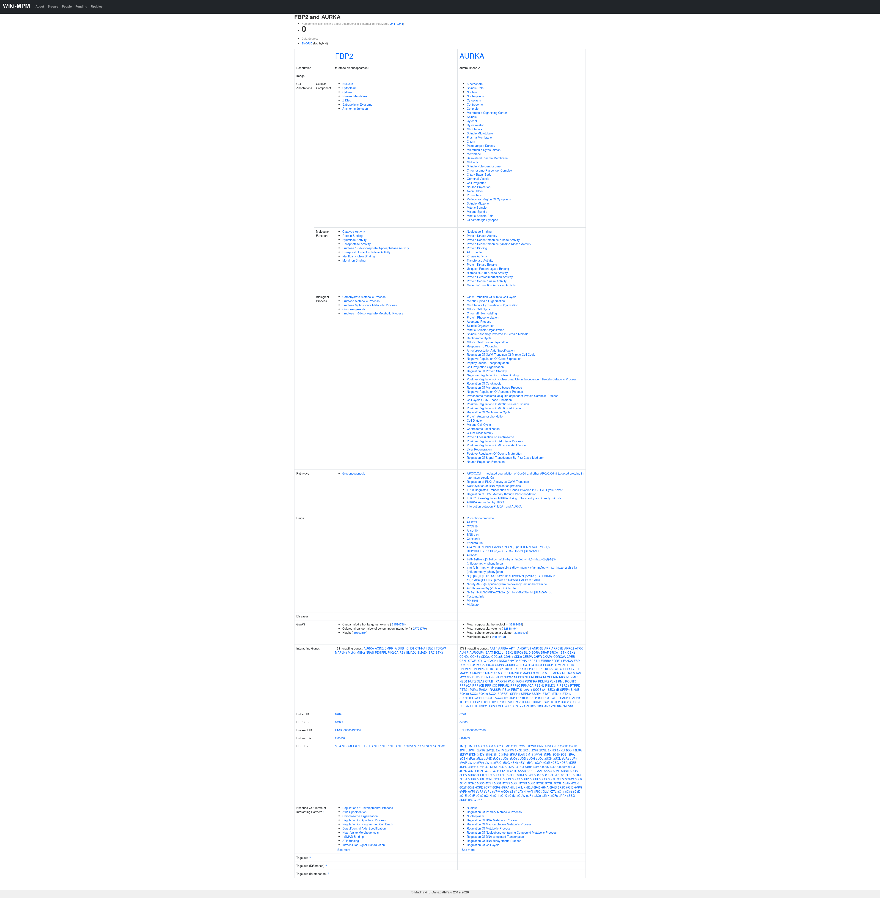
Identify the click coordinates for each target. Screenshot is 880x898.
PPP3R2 (503, 685)
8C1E (463, 795)
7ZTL (553, 791)
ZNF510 (567, 706)
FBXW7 (441, 648)
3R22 (479, 758)
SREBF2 (503, 693)
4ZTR (505, 771)
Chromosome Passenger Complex (489, 170)
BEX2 (509, 652)
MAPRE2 (515, 673)
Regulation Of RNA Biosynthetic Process (494, 840)
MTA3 (577, 673)
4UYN (463, 771)
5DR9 (488, 775)
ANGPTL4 (524, 648)
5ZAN (566, 783)
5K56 (425, 746)
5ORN (507, 779)
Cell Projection (476, 182)
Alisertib (472, 530)
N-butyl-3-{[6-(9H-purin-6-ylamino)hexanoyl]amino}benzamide (507, 584)
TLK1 (484, 702)
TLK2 (492, 702)
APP (547, 648)
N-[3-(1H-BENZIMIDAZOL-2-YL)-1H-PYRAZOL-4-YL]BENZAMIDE (510, 592)
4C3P (538, 762)
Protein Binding (352, 235)
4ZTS (513, 771)
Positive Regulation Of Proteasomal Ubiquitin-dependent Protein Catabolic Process (522, 379)
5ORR (534, 779)
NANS (490, 677)
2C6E (523, 746)
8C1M (512, 795)
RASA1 (484, 689)
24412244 (396, 23)
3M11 (529, 754)
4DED (463, 766)
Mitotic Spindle (477, 207)
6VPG (578, 787)
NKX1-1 (564, 677)
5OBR (472, 779)
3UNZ (488, 758)
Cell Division (475, 420)
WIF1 (508, 706)
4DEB (572, 762)
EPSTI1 (534, 660)
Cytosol (347, 92)
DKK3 (503, 660)
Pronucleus (474, 195)
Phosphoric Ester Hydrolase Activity (366, 252)
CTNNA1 (421, 648)
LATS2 (557, 669)
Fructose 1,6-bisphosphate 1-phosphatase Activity (375, 248)
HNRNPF (465, 669)
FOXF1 (464, 665)
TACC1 (487, 698)
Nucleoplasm (475, 96)
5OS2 (497, 783)
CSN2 (463, 660)
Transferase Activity (480, 260)
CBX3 (571, 652)
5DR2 (472, 775)
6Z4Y (513, 791)
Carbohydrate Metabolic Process (364, 297)
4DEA (564, 762)
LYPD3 (575, 669)
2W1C (564, 746)
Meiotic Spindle (477, 211)
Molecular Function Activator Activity (491, 285)
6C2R (575, 783)
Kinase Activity (477, 256)
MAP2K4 (341, 652)
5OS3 (506, 783)
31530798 (398, 624)
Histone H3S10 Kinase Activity (487, 272)
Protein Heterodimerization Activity (490, 277)
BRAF (545, 652)
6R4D (569, 787)
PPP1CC (491, 685)
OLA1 (480, 681)
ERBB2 (546, 660)
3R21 (471, 758)
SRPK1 (515, 693)
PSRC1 (564, 685)
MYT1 (471, 677)
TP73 (508, 702)
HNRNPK (479, 669)
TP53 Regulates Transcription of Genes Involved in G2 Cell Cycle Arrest (515, 490)
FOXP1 (474, 665)
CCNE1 (475, 656)
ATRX (579, 648)
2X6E (527, 750)
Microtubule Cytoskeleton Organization (492, 305)
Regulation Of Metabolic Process (489, 828)
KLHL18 (539, 669)
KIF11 (519, 669)
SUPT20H (466, 698)
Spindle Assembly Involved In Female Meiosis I (498, 334)
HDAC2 (548, 665)
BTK (563, 652)
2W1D (573, 746)
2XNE (543, 750)
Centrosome (475, 104)
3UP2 (565, 758)
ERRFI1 (557, 660)
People (67, 6)
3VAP (463, 762)
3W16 (480, 762)
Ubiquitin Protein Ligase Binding (488, 268)
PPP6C (515, 685)
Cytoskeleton (475, 125)
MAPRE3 (528, 673)
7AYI (529, 791)
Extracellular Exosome (357, 104)
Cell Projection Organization (485, 367)
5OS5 (523, 783)
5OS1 (489, 783)
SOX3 (474, 693)
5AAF (539, 771)
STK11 (440, 652)
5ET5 (377, 746)
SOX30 (483, 693)
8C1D (576, 791)
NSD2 (463, 681)
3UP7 (573, 758)
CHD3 (410, 648)
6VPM (496, 791)
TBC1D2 (509, 698)
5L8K (561, 775)
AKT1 (513, 648)
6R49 (537, 787)
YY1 (522, 706)
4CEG (555, 762)
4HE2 (369, 746)
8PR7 (562, 795)
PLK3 (553, 681)
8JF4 (529, 795)
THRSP (475, 702)
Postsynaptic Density (481, 145)
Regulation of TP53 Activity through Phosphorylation (501, 494)
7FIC (537, 791)
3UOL (557, 758)
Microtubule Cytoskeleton (483, 149)
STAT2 (546, 693)
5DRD (497, 775)
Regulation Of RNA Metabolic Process (492, 820)
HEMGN (559, 665)
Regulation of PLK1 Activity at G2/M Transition (498, 481)
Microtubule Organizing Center (487, 112)
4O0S (545, 766)
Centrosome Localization (483, 428)
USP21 (492, 706)
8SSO (571, 795)
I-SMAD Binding (353, 836)
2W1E (463, 750)
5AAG (548, 771)
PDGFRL (381, 652)
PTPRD (575, 685)
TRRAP (536, 702)
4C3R (546, 762)
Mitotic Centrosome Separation (487, 342)
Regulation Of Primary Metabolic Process (494, 812)
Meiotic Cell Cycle (479, 424)
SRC (432, 652)
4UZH (480, 771)
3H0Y (480, 754)
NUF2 (472, 681)
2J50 (547, 746)
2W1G (481, 750)
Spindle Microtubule (480, 133)
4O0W (562, 766)
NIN (555, 677)
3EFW (463, 754)
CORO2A (559, 656)
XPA (516, 706)
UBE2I (576, 702)
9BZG (472, 799)
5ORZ (472, 783)
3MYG (538, 754)
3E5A (578, 750)
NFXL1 (547, 677)
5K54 (409, 746)
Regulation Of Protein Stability (487, 371)
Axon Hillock (475, 191)
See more (343, 849)
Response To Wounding (482, 346)
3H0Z (488, 754)
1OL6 (489, 746)
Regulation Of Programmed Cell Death (367, 824)
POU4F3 (571, 681)
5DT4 (520, 775)
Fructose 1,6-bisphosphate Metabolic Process (372, 313)
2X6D (518, 750)
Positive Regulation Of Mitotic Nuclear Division (498, 404)
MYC (462, 677)
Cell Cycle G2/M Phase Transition (489, 400)
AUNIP (464, 652)
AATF (493, 648)
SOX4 (493, 693)
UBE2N (464, 706)
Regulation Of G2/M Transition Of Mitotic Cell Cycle (501, 354)
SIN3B (575, 689)
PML (561, 681)
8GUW (521, 795)
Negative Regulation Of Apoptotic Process (495, 391)
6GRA (505, 787)
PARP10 (501, 681)
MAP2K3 (478, 673)
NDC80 (508, 677)
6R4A (545, 787)
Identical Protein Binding (358, 256)
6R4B (553, 787)
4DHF (480, 766)
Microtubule (474, 129)
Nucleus (347, 84)
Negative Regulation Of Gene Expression (494, 358)
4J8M (489, 766)
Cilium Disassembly (480, 433)
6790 (462, 714)
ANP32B (537, 648)
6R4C (561, 787)
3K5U (513, 754)
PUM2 (474, 689)
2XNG (552, 750)
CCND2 (464, 656)
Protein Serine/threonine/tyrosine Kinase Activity (499, 244)
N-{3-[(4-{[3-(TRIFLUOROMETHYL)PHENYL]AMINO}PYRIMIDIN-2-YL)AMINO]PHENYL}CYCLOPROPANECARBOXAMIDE (511, 577)
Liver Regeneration (479, 449)
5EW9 (529, 775)
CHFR (538, 656)
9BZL (480, 799)
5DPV (463, 775)
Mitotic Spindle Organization (485, 330)
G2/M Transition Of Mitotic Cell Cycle (491, 297)
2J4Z (540, 746)
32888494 (515, 624)
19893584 (360, 632)
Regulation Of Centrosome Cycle (488, 412)
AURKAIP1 (477, 652)
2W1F (472, 750)
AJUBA (503, 648)
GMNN (499, 665)
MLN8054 (473, 604)
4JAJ (512, 766)
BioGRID (307, 43)
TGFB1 (464, 702)
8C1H (488, 795)
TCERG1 (543, 698)
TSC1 (546, 702)
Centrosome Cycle (479, 338)
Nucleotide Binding (479, 231)
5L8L (569, 775)
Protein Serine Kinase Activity (487, 281)
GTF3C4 (521, 665)
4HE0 (353, 746)
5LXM (577, 775)
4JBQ (537, 766)
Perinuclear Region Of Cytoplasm (489, 199)
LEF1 (566, 669)
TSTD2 (555, 702)
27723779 (419, 628)
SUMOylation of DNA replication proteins (494, 485)
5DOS (574, 771)
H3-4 (531, 665)
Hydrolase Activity (354, 239)
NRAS (370, 652)
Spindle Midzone (478, 203)
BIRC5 (518, 652)
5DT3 (512, 775)
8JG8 (537, 795)
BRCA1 (555, 652)
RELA (506, 689)
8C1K (503, 795)
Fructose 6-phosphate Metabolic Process (369, 305)
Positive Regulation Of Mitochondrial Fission (496, 445)
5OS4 (514, 783)
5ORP (525, 779)
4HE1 (361, 746)
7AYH (521, 791)
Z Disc (346, 100)
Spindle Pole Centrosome (483, 166)
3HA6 (505, 754)
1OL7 (497, 746)
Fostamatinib (475, 596)
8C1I (495, 795)
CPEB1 (572, 656)
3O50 (556, 754)
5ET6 (385, 746)
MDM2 (557, 673)
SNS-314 (473, 534)
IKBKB (509, 669)
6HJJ (513, 787)
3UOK (548, 758)
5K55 (417, 746)
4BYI (522, 762)
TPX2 (516, 702)
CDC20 (485, 656)
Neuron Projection (478, 187)
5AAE (531, 771)
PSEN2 (539, 685)
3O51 (564, 754)
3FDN (472, 754)
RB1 (402, 652)
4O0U (554, 766)
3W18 (488, 762)
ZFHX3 (531, 706)
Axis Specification (354, 812)
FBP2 (344, 55)
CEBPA (528, 656)
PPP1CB (478, 685)
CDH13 (508, 656)
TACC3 (498, 698)
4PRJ (571, 766)
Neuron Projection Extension (486, 461)
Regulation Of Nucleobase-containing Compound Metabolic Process (512, 832)
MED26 (567, 673)
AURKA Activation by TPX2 (485, 502)
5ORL (498, 779)
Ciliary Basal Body (479, 174)
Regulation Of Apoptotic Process (364, 820)
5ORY (463, 783)
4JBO (520, 766)
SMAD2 (411, 652)
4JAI (504, 766)
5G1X (546, 775)
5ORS (543, 779)
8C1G (479, 795)
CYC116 (472, 526)
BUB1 (402, 648)
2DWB (532, 746)
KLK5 (549, 669)
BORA (535, 652)
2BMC (506, 746)
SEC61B (553, 689)
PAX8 (520, 681)
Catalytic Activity (353, 231)
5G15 (537, 775)
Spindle (472, 117)
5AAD (522, 771)
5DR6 (480, 775)
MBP (548, 673)
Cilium (471, 141)
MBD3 (540, 673)
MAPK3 (503, 673)
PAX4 (511, 681)
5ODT (480, 779)
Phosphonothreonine (480, 518)
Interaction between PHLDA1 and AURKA (494, 506)
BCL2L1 (499, 652)
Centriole (472, 108)
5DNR (565, 771)
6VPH (463, 791)
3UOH (531, 758)
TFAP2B (574, 698)
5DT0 (505, 775)
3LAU (521, 754)
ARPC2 (569, 648)
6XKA (505, 791)
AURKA (471, 55)
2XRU (561, 750)
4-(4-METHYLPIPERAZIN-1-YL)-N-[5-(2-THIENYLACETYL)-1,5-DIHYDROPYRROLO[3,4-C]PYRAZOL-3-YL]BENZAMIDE (508, 549)
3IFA (338, 746)
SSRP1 (537, 693)
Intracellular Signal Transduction (363, 845)
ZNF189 (556, 706)
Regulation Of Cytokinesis (484, 383)
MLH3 (352, 652)
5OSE (549, 783)
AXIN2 (379, 648)
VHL (501, 706)
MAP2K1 (465, 673)
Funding (81, 6)
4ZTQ (497, 771)
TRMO (525, 702)
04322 (339, 722)
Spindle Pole (475, 88)
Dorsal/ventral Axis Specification (364, 828)
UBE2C (566, 702)
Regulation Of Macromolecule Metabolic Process (499, 824)
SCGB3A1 (540, 689)
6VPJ (479, 791)
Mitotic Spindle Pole (480, 215)
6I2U (529, 787)
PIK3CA (393, 652)
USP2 (483, 706)
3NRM (547, 754)
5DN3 (556, 771)
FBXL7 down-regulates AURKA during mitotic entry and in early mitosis (514, 498)
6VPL (487, 791)
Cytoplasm (349, 88)
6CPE (479, 787)
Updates (96, 6)
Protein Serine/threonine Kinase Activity (493, 239)
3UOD (522, 758)
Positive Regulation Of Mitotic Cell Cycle (494, 408)
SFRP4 (565, 689)
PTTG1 (464, 689)
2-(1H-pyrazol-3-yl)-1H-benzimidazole (491, 588)
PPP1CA (465, 685)
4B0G (506, 762)
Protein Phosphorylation (482, 317)
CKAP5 (548, 656)
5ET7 (393, 746)
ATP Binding (475, 252)
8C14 (560, 791)
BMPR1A (391, 648)
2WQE (490, 750)
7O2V (545, 791)
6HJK (521, 787)
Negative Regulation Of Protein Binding (493, 375)
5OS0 (480, 783)
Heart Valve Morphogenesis (360, 832)
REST (515, 689)
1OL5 (481, 746)
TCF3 (553, 698)
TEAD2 (563, 698)
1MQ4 (463, 746)
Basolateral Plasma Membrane (487, 158)
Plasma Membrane (354, 96)
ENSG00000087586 (472, 730)
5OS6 (531, 783)
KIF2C (528, 669)
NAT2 (499, 677)
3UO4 (496, 758)
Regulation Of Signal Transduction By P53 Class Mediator (505, 457)
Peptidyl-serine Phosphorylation (488, 362)
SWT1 (478, 698)
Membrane (474, 154)
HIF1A (570, 665)
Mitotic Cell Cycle (478, 309)
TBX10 (520, 698)
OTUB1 (490, 681)
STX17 (567, 693)
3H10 (496, 754)
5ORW (569, 779)
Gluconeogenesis (353, 309)
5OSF (558, 783)
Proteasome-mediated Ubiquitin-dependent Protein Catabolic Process (512, 395)
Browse (53, 6)
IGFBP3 (499, 669)
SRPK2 (526, 693)
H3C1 (538, 665)
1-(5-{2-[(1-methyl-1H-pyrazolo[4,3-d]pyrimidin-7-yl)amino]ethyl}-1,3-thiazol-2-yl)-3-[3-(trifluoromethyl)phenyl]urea (522, 569)
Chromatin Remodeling (482, 313)
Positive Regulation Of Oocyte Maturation (494, 453)
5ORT (552, 779)
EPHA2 (523, 660)
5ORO (516, 779)
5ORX (579, 779)
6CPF (488, 787)
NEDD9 (519, 677)
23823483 (498, 636)
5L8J (553, 775)
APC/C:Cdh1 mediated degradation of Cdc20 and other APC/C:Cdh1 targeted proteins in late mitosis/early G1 (525, 475)
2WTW (509, 750)
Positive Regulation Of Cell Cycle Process (495, 441)
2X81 (534, 750)
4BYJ (530, 762)
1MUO (472, 746)
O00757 (340, 738)
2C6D (514, 746)
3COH (570, 750)
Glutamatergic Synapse (482, 220)
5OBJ (463, 779)
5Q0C (441, 746)
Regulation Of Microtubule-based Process (494, 387)
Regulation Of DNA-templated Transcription (495, 836)
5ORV (560, 779)
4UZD (472, 771)
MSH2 (361, 652)
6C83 (471, 787)
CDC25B (497, 656)
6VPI (471, 791)
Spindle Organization (480, 325)
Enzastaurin (475, 542)
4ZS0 (488, 771)
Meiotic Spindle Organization (486, 301)
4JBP (528, 766)
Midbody (472, 162)
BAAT (489, 652)
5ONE (489, 779)
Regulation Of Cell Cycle (483, 845)
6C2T (463, 787)
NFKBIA (536, 677)
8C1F (471, 795)
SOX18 (464, 693)
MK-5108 (472, 600)
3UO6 (513, 758)
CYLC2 (482, 660)
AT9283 (472, 522)
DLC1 (431, 648)
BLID (527, 652)
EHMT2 (513, 660)
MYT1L (480, 677)
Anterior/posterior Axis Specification (490, 350)
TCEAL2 (531, 698)
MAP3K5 (491, 673)
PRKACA (527, 685)
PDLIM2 (543, 681)
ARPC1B (557, 648)
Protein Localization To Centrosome (490, 437)
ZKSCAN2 (543, 706)
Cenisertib (473, 538)
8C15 (568, 791)
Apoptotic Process (479, 321)
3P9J (572, 754)
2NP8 (555, 746)
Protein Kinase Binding (482, 264)
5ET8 (401, 746)
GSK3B (510, 665)
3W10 (472, 762)
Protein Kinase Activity (482, 235)
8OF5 (554, 795)
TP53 (500, 702)
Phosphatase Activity (356, 244)
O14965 (464, 738)
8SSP (463, 799)
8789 (338, 714)
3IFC (345, 746)
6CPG (496, 787)
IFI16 (489, 669)
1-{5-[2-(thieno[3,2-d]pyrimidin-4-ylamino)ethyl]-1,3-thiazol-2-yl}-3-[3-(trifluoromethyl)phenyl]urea (511, 561)
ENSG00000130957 (348, 730)
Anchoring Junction (355, 108)
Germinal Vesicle (478, 178)
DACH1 (493, 660)
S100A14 (526, 689)
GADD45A (487, 665)
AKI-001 (472, 555)
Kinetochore (475, 84)
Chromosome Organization (360, 816)
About (40, 6)
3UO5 (505, 758)
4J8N (497, 766)
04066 (463, 722)
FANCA (568, 660)
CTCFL (472, 660)
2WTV (500, 750)
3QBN (463, 758)
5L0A (433, 746)
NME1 (574, 677)
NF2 (527, 677)
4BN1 (514, 762)
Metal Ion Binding (354, 260)
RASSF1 (495, 689)
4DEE (472, 766)
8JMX (546, 795)
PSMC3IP (551, 685)
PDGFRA (531, 681)
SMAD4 (422, 652)
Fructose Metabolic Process (361, 301)
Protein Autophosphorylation (485, 416)
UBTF (474, 706)
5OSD (540, 783)
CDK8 (518, 656)
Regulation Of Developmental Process (367, 807)
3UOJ (539, 758)
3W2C (497, 762)
